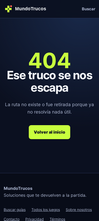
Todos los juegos (45, 210)
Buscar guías (15, 210)
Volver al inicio (49, 132)
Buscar (88, 9)
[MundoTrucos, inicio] (27, 8)
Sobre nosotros (79, 210)
